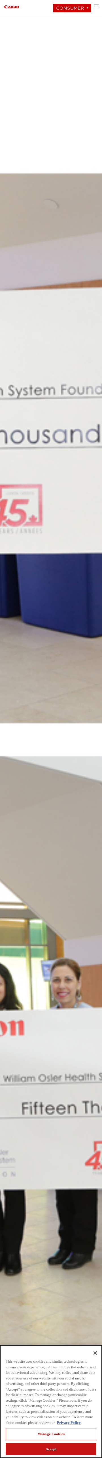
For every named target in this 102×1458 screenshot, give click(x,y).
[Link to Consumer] (11, 6)
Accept (51, 1449)
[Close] (95, 1353)
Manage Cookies (51, 1434)
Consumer (70, 8)
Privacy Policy (69, 1422)
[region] (51, 1401)
